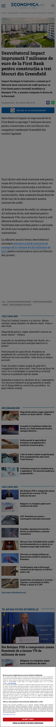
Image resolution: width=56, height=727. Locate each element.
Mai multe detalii (12, 683)
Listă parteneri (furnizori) (9, 714)
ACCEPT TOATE (28, 719)
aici (27, 692)
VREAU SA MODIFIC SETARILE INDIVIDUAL (28, 723)
